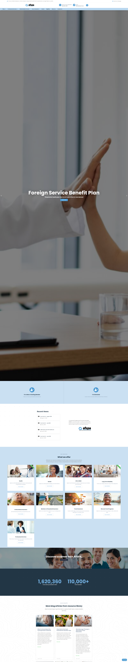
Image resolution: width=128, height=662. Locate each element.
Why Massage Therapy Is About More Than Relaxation (82, 630)
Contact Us (60, 9)
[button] (87, 5)
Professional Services (12, 9)
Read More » (39, 646)
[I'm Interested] (96, 389)
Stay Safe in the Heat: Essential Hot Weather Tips (64, 629)
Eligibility (48, 9)
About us (54, 9)
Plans (4, 9)
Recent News (43, 411)
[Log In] (74, 5)
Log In (77, 4)
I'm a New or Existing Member (32, 394)
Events (43, 9)
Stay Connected (35, 9)
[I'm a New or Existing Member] (32, 389)
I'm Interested (96, 394)
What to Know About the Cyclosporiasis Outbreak (44, 629)
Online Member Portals (24, 9)
